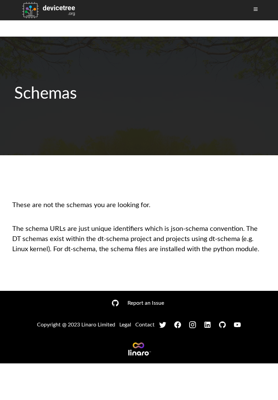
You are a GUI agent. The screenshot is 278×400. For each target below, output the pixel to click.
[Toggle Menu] (255, 9)
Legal (125, 324)
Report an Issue (145, 303)
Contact (145, 324)
